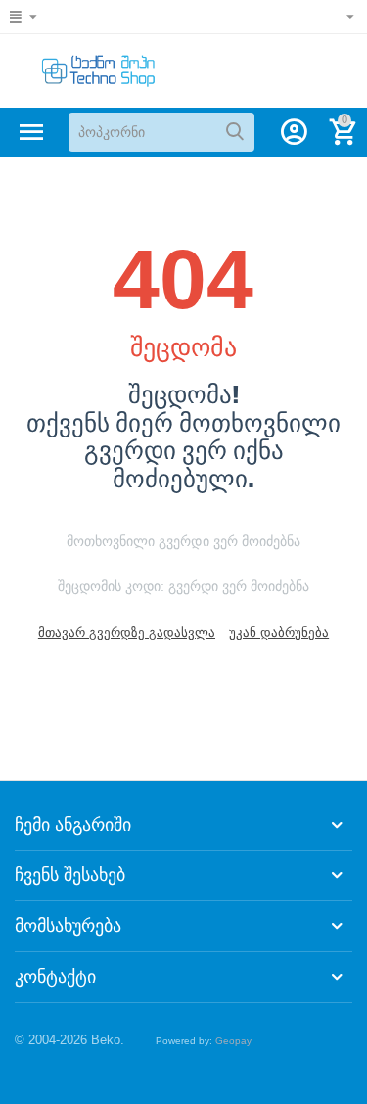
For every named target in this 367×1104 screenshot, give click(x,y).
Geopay (233, 1040)
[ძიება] (234, 132)
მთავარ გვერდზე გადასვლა (126, 632)
